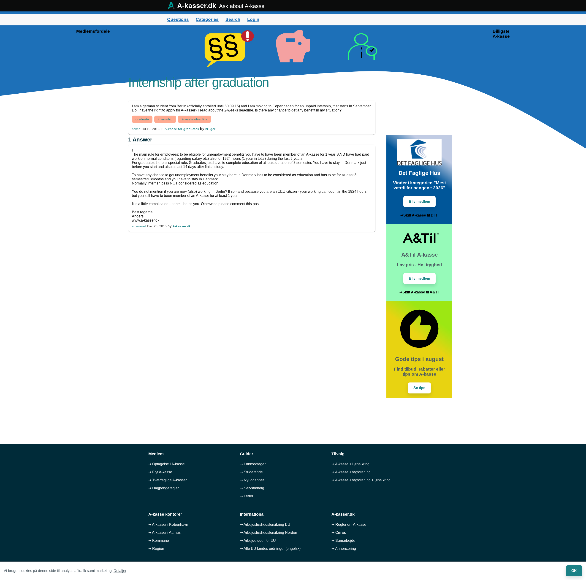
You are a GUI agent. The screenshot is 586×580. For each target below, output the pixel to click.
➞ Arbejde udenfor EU (258, 540)
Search (232, 19)
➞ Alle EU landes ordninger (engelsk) (270, 548)
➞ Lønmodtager (253, 464)
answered (139, 226)
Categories (207, 19)
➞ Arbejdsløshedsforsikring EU (265, 524)
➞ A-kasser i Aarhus (164, 532)
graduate (142, 119)
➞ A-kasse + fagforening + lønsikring (361, 480)
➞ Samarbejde (343, 540)
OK (574, 571)
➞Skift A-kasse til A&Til (419, 292)
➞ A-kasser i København (168, 524)
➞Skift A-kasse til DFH (419, 215)
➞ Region (156, 548)
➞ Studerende (251, 472)
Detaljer (120, 571)
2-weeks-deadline (195, 119)
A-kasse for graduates (182, 129)
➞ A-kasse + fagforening (351, 472)
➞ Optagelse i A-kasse (166, 464)
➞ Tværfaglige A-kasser (167, 480)
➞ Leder (246, 496)
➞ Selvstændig (252, 488)
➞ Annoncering (343, 548)
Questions (178, 19)
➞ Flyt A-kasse (160, 472)
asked (136, 129)
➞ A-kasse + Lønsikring (350, 464)
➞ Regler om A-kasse (348, 524)
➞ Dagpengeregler (163, 488)
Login (253, 19)
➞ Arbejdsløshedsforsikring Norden (268, 532)
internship (165, 119)
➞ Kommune (158, 540)
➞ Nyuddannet (252, 480)
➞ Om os (338, 532)
